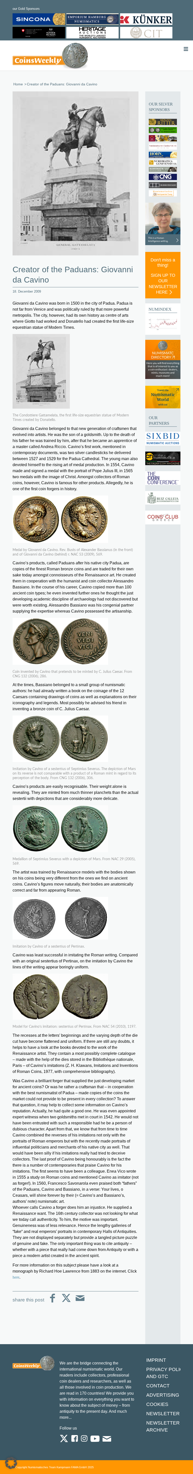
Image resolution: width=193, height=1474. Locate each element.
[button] (11, 1463)
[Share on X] (66, 1302)
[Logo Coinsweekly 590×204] (50, 56)
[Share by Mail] (80, 1302)
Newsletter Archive (163, 1426)
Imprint (156, 1360)
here (16, 1277)
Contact (158, 1385)
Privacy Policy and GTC (166, 1373)
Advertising (162, 1395)
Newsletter (163, 1413)
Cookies (157, 1404)
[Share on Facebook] (52, 1302)
